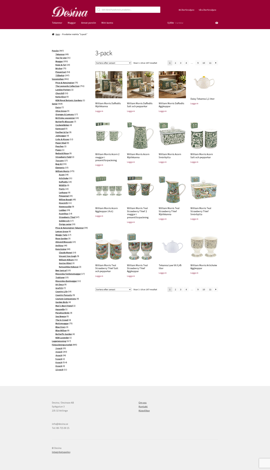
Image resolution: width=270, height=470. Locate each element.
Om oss (143, 402)
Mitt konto (107, 22)
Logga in (99, 111)
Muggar (72, 22)
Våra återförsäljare (207, 9)
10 (204, 62)
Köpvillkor (144, 410)
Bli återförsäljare (186, 9)
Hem (58, 34)
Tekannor (57, 22)
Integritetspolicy (61, 452)
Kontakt (143, 406)
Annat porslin (88, 22)
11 (210, 62)
